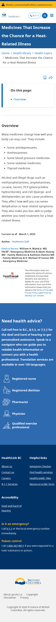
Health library (22, 53)
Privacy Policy (31, 292)
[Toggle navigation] (51, 15)
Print (45, 77)
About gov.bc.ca (13, 594)
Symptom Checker (40, 466)
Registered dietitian (26, 390)
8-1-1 (36, 15)
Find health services (41, 472)
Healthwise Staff (20, 241)
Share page (50, 77)
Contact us (8, 472)
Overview (20, 99)
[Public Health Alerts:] (4, 5)
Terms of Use (43, 290)
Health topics (43, 53)
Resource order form (42, 484)
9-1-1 (9, 528)
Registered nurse (24, 378)
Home (5, 53)
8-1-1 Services (10, 484)
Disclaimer (10, 597)
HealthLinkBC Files (40, 478)
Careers (6, 478)
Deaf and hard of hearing (12, 508)
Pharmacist (20, 402)
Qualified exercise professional (24, 425)
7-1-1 (44, 329)
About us (7, 466)
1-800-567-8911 (15, 545)
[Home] (11, 14)
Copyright (32, 594)
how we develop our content (38, 294)
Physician (18, 413)
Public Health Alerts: (4, 5)
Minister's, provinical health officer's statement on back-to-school (29, 4)
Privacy (24, 597)
